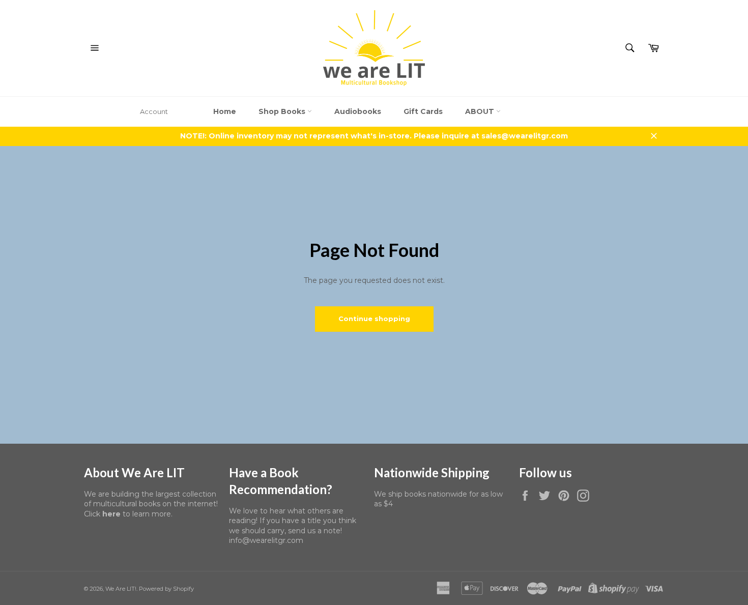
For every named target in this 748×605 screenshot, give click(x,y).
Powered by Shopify (166, 588)
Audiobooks (357, 111)
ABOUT (480, 111)
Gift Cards (423, 111)
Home (224, 111)
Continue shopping (374, 318)
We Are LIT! (120, 588)
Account (154, 111)
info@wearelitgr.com (266, 540)
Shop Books (282, 111)
